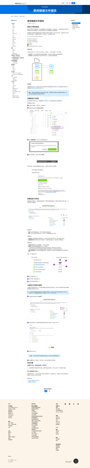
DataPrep (14, 68)
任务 (13, 43)
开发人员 (58, 423)
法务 (9, 427)
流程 (13, 40)
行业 (9, 431)
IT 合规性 (34, 426)
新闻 (57, 448)
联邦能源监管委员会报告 (37, 416)
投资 (9, 435)
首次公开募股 (35, 425)
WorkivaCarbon (15, 63)
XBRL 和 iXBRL (35, 438)
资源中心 (58, 406)
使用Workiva (16, 16)
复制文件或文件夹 (32, 382)
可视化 (13, 45)
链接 (23, 16)
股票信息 (58, 447)
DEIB (57, 432)
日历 (13, 29)
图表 (13, 30)
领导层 (57, 431)
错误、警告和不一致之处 (16, 91)
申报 (13, 49)
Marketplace (11, 414)
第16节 (13, 50)
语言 (64, 3)
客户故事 (58, 409)
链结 (13, 67)
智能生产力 (10, 413)
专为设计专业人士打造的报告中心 (17, 74)
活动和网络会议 (59, 410)
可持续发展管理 (14, 60)
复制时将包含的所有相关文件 (37, 88)
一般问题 (13, 85)
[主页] (20, 3)
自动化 (13, 26)
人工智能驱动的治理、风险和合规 (17, 57)
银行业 (9, 432)
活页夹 (13, 27)
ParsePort (13, 81)
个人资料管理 (14, 77)
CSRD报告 (34, 411)
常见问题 (73, 28)
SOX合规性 (34, 435)
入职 (13, 84)
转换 (13, 87)
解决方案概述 (35, 406)
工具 (13, 94)
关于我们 (58, 439)
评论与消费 (14, 90)
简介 (57, 429)
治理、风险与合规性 (36, 420)
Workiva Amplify (59, 411)
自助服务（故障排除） (16, 97)
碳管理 (33, 410)
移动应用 (13, 37)
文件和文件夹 (14, 33)
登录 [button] (73, 3)
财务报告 (58, 445)
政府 (9, 438)
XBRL (13, 52)
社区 (57, 420)
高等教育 (10, 439)
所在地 (57, 434)
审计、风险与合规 (12, 424)
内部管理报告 (35, 423)
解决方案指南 (14, 80)
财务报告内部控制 (15, 59)
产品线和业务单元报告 (36, 431)
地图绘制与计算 (15, 88)
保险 (9, 434)
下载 (48, 34)
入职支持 (13, 78)
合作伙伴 (10, 416)
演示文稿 (13, 39)
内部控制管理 (35, 422)
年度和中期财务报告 (36, 407)
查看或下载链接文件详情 (33, 380)
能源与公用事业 (11, 436)
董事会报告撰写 (35, 409)
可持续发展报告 (15, 61)
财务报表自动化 (35, 419)
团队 (9, 421)
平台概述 (10, 406)
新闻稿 (57, 450)
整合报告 (10, 410)
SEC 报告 (34, 432)
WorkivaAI (14, 46)
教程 (13, 82)
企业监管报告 (14, 53)
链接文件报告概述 (75, 23)
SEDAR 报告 (34, 433)
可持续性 (10, 425)
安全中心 (10, 417)
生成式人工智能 (11, 409)
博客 (57, 407)
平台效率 (21, 16)
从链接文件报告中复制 (76, 27)
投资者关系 (58, 444)
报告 (12, 48)
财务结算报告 (35, 417)
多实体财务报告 (35, 428)
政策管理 (34, 429)
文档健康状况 (46, 100)
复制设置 (34, 351)
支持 (57, 415)
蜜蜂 (13, 24)
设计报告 (13, 71)
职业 (57, 437)
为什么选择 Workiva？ (13, 407)
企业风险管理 (35, 413)
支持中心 (12, 16)
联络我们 (58, 424)
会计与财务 (10, 423)
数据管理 (13, 64)
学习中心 (58, 421)
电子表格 (13, 42)
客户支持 (58, 418)
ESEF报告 (34, 414)
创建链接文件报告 (75, 24)
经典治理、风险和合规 (15, 55)
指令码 (13, 70)
